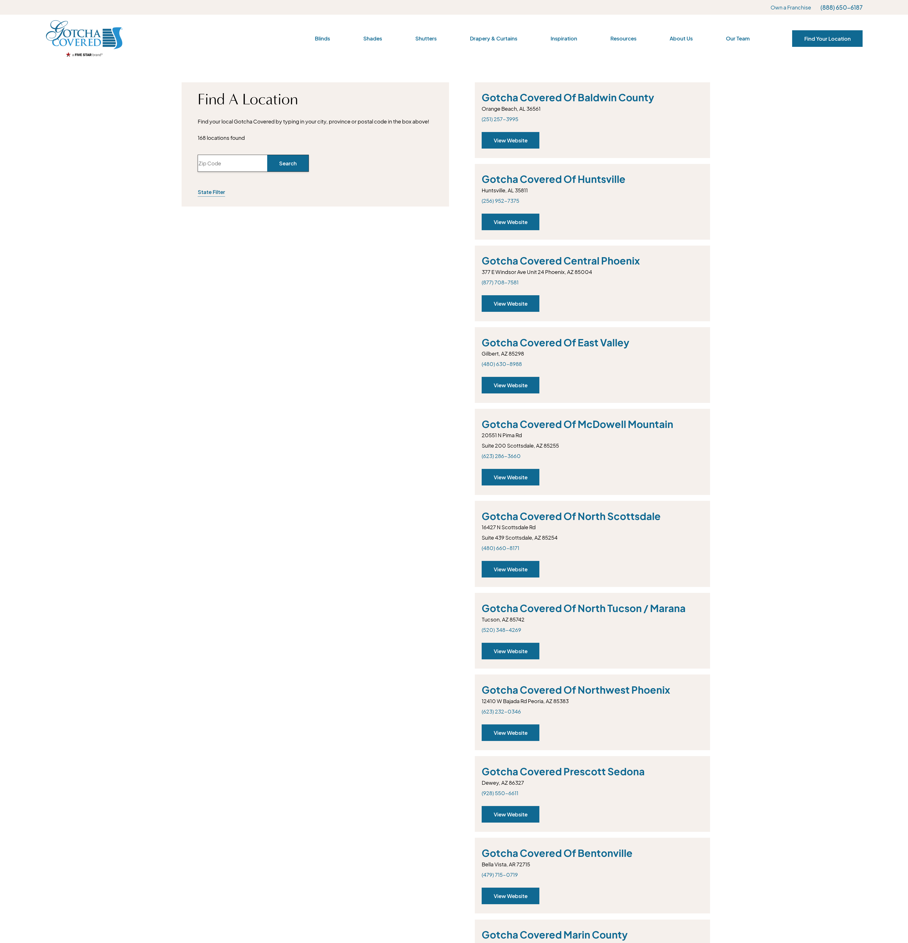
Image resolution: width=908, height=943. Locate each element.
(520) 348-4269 (501, 629)
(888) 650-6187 (842, 7)
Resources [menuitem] (623, 38)
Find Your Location (827, 38)
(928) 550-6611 (500, 793)
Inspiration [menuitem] (563, 38)
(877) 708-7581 (500, 282)
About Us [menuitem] (681, 38)
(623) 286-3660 (501, 456)
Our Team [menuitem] (738, 38)
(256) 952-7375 (500, 200)
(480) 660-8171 (500, 548)
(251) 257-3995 (500, 119)
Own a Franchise (791, 7)
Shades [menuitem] (372, 38)
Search (288, 163)
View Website (511, 140)
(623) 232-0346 (501, 711)
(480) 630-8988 (502, 364)
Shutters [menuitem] (426, 38)
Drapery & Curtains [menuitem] (493, 38)
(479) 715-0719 (500, 874)
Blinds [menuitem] (322, 38)
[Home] (84, 38)
